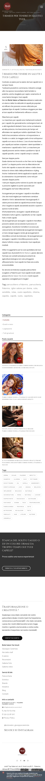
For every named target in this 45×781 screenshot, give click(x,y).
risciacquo (21, 498)
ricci (24, 502)
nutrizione (8, 510)
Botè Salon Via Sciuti (34, 69)
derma (6, 475)
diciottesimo (8, 483)
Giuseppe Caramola (10, 649)
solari (14, 475)
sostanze (7, 502)
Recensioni (6, 660)
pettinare (33, 479)
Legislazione (7, 329)
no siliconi (19, 510)
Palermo (6, 288)
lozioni (37, 494)
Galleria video (7, 667)
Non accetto (37, 770)
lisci (20, 487)
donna (16, 502)
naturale (28, 491)
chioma (35, 292)
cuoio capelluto (24, 292)
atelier (23, 514)
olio (25, 479)
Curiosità (5, 69)
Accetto (24, 770)
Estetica (5, 680)
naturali (28, 494)
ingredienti (35, 483)
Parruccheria (7, 676)
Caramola (7, 518)
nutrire (32, 514)
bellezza (37, 487)
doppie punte (8, 498)
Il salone (5, 656)
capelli (13, 296)
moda (19, 494)
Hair (15, 514)
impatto (33, 475)
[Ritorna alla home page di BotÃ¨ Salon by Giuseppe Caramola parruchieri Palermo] (8, 7)
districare (32, 498)
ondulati (7, 514)
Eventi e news (8, 324)
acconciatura (9, 494)
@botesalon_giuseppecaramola (16, 725)
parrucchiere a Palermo (17, 284)
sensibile (6, 292)
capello (5, 296)
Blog (4, 690)
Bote (29, 506)
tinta (29, 510)
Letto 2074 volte (18, 69)
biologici (18, 491)
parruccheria (35, 284)
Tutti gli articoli (8, 333)
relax (13, 292)
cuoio (19, 296)
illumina (17, 479)
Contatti (5, 694)
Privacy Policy (9, 718)
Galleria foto (7, 663)
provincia (20, 506)
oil (18, 483)
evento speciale (9, 487)
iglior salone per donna (21, 288)
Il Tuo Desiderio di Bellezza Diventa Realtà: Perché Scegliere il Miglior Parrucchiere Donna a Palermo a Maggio (22, 463)
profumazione (35, 502)
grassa (28, 487)
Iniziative (5, 687)
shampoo (7, 479)
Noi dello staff (7, 652)
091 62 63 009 (9, 711)
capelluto (27, 296)
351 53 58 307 (9, 714)
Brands (5, 683)
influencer (8, 491)
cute (35, 288)
